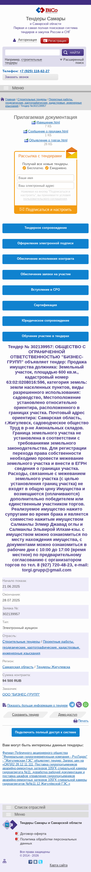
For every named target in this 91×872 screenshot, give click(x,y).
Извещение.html (48, 122)
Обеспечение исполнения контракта (45, 258)
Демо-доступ (67, 714)
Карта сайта (58, 865)
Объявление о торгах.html (48, 140)
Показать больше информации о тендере (37, 705)
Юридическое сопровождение (45, 320)
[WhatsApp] (86, 704)
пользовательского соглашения (45, 199)
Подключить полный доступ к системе (45, 732)
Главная (10, 99)
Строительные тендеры (32, 99)
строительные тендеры (23, 61)
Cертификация (45, 305)
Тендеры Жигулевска (53, 667)
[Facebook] (30, 862)
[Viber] (79, 704)
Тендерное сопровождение (46, 228)
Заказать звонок (17, 77)
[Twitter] (40, 862)
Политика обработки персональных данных (48, 841)
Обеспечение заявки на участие (46, 274)
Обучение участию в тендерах (45, 336)
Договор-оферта (33, 834)
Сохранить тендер (25, 714)
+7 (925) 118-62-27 (35, 71)
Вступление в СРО (45, 289)
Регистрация (57, 41)
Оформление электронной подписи (45, 243)
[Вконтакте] (35, 862)
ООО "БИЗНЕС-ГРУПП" (21, 694)
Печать (83, 721)
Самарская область (17, 667)
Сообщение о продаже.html (48, 131)
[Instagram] (46, 862)
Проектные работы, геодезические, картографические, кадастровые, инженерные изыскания (43, 102)
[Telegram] (72, 704)
